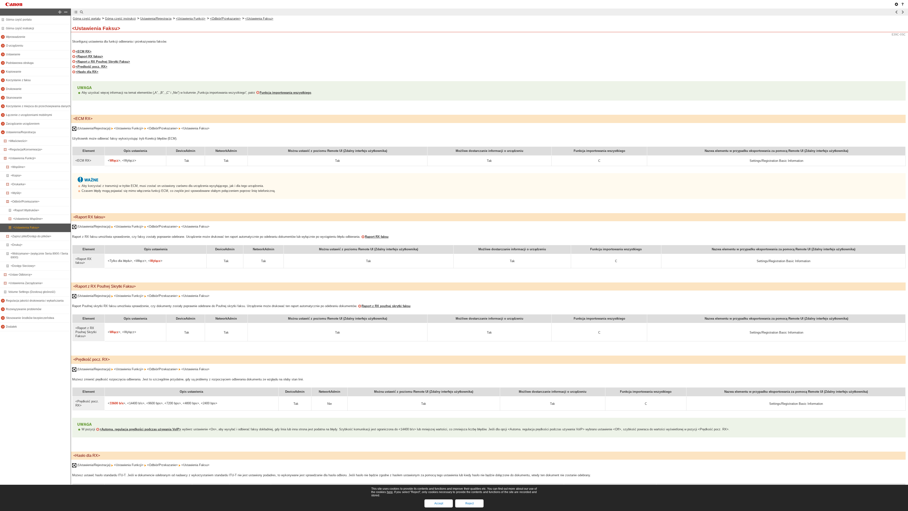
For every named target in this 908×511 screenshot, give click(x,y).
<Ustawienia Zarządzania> (25, 283)
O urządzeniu (14, 45)
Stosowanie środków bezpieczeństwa (30, 318)
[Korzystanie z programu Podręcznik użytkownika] (902, 4)
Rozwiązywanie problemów (23, 309)
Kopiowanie (13, 71)
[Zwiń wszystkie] (65, 12)
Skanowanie (14, 97)
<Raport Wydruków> (26, 210)
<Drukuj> (16, 245)
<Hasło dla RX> (87, 72)
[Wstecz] (896, 12)
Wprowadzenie (15, 37)
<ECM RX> (84, 51)
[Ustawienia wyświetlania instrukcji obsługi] (896, 4)
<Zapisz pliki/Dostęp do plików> (31, 236)
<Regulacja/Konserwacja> (25, 149)
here (390, 492)
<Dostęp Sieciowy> (23, 266)
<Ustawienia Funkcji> (22, 158)
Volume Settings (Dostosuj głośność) (31, 292)
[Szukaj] (81, 12)
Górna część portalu (19, 19)
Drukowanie (14, 89)
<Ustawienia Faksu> (26, 227)
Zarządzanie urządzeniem (22, 123)
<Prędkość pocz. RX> (91, 66)
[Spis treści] (75, 12)
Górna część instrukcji (20, 28)
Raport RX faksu (377, 236)
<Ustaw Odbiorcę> (20, 274)
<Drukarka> (18, 184)
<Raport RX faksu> (89, 56)
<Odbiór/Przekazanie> (25, 201)
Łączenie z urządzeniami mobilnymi (29, 115)
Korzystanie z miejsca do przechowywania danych (38, 106)
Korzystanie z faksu (18, 80)
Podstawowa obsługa (20, 63)
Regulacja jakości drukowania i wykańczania (35, 300)
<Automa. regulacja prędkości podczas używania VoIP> (140, 429)
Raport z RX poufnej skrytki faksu (386, 306)
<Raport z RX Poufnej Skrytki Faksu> (103, 61)
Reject (469, 503)
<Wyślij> (16, 193)
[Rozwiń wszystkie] (59, 12)
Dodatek (11, 326)
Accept (438, 503)
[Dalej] (902, 12)
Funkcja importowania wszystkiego (285, 92)
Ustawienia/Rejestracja (21, 132)
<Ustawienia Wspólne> (28, 218)
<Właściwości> (17, 141)
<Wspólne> (18, 167)
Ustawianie (13, 54)
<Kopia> (16, 175)
